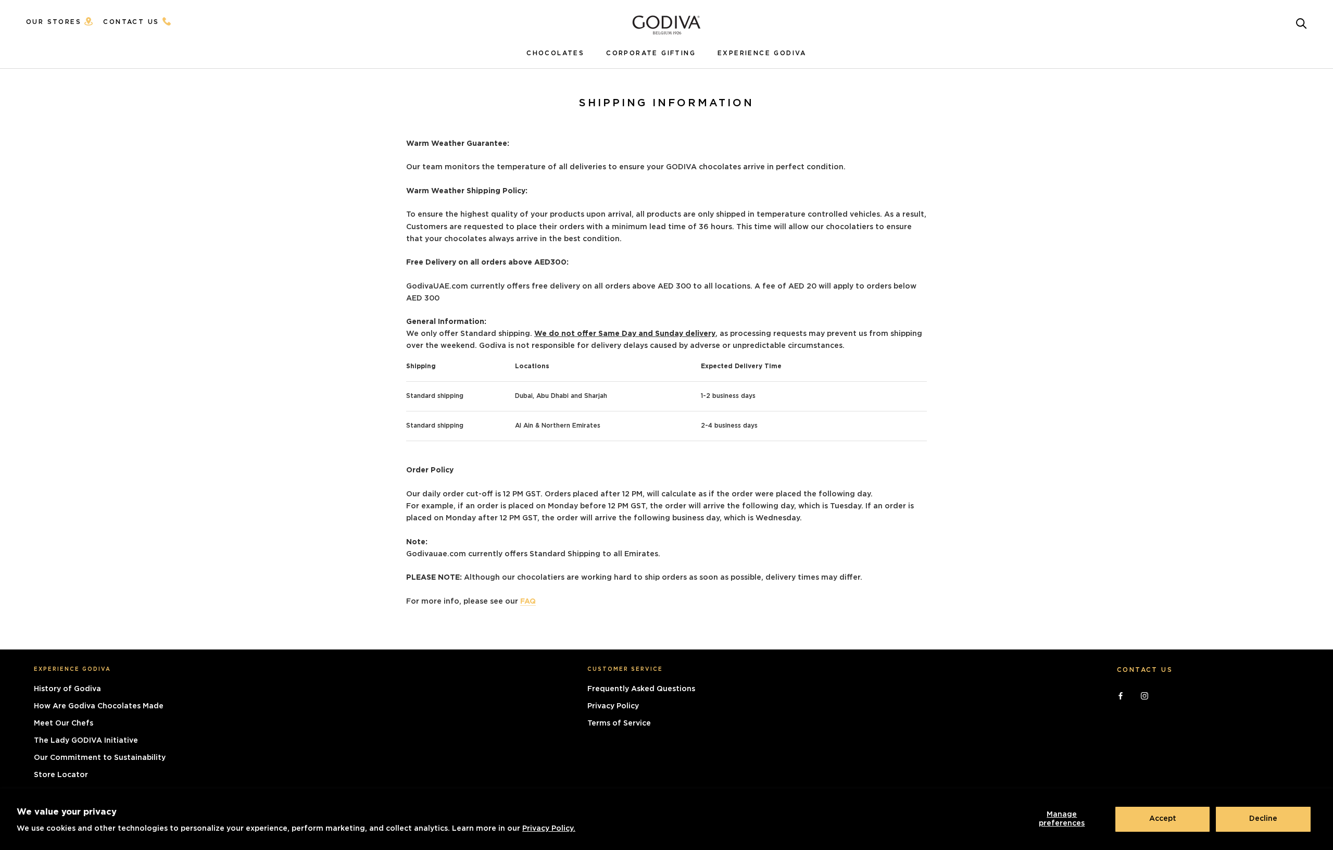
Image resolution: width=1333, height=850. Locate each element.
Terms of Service (619, 723)
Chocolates (555, 53)
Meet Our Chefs (63, 723)
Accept (1162, 818)
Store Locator (61, 775)
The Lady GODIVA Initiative (86, 740)
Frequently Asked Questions (641, 689)
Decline (1263, 818)
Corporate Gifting (651, 53)
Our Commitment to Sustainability (100, 757)
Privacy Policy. (548, 828)
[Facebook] (1120, 695)
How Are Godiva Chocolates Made (99, 706)
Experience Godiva (762, 53)
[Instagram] (1144, 695)
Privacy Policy (613, 706)
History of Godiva (67, 689)
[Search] (1301, 22)
